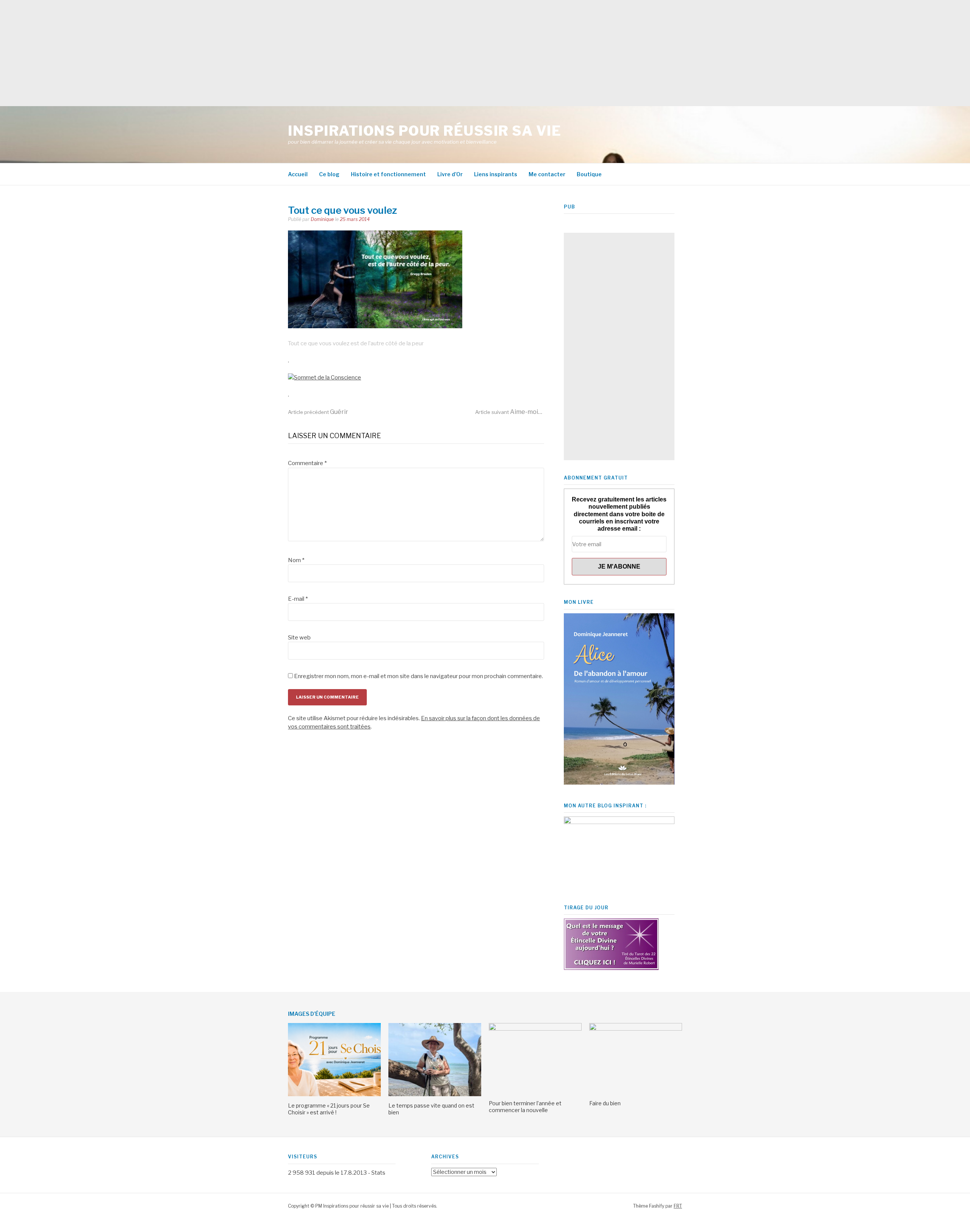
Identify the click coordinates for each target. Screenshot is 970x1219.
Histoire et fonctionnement (388, 174)
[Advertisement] (227, 53)
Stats (378, 1172)
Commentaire (307, 463)
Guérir (318, 411)
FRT (678, 1206)
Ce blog (329, 174)
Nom (296, 560)
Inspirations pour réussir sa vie (424, 130)
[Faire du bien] (635, 1028)
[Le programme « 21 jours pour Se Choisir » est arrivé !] (334, 1094)
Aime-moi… (508, 411)
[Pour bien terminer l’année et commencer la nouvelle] (535, 1028)
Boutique (589, 174)
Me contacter (547, 174)
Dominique (322, 219)
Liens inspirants (495, 174)
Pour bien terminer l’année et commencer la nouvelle (525, 1106)
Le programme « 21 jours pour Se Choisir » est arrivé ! (329, 1109)
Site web (299, 637)
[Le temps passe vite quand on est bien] (434, 1094)
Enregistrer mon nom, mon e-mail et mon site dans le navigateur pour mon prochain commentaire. (418, 676)
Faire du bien (605, 1103)
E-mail (298, 598)
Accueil (298, 174)
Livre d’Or (450, 174)
